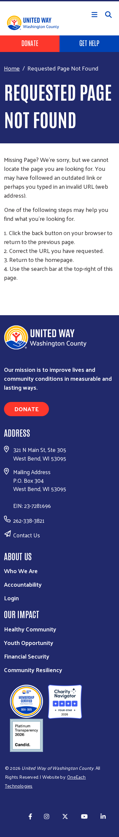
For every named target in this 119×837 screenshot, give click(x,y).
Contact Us (26, 535)
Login (11, 598)
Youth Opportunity (28, 642)
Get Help (89, 42)
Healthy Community (30, 629)
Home (12, 68)
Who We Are (21, 571)
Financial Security (26, 656)
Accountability (23, 584)
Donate (29, 42)
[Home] (59, 0)
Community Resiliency (33, 670)
